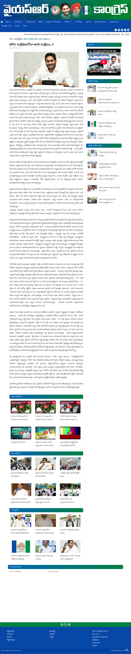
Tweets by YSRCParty (15, 571)
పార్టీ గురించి (10, 631)
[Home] (65, 10)
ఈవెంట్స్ (52, 631)
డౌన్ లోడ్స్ (78, 22)
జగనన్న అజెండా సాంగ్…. (18, 442)
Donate (17, 26)
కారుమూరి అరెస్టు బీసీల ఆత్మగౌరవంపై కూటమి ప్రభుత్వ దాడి (56, 34)
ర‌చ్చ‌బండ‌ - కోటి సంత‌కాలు (53, 22)
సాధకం (9, 637)
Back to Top (126, 649)
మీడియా (52, 634)
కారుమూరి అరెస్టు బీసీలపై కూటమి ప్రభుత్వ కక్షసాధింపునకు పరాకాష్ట (19, 34)
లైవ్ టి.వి (88, 22)
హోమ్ (1, 22)
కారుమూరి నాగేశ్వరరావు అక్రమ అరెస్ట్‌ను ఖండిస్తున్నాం (116, 34)
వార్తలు (7, 22)
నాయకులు (10, 634)
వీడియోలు (67, 22)
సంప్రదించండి (114, 22)
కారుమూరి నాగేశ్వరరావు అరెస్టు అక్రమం (87, 34)
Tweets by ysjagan (52, 571)
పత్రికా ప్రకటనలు (30, 22)
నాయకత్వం (17, 22)
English (25, 26)
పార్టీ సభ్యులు (11, 640)
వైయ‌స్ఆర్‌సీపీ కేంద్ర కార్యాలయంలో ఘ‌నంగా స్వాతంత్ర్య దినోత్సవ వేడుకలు (68, 502)
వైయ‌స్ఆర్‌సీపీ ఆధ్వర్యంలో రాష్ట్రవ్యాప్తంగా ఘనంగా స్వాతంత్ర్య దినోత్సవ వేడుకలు (44, 502)
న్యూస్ (51, 637)
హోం (11, 39)
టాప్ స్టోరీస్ (18, 39)
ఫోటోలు (41, 22)
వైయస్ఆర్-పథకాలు (100, 22)
